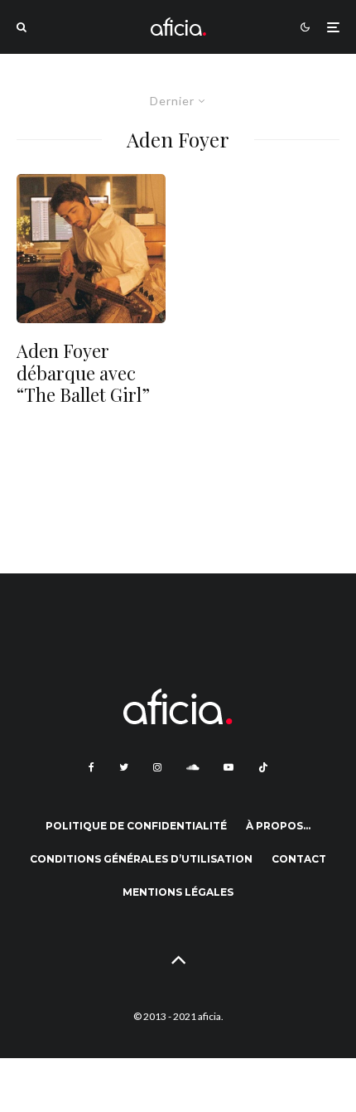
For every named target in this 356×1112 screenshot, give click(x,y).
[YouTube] (228, 767)
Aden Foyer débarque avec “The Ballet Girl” (83, 372)
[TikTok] (263, 767)
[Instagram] (157, 767)
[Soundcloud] (192, 767)
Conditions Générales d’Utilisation (141, 859)
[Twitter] (124, 767)
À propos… (278, 825)
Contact (299, 859)
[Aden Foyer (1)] (91, 248)
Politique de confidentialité (136, 825)
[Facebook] (91, 767)
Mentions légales (178, 892)
